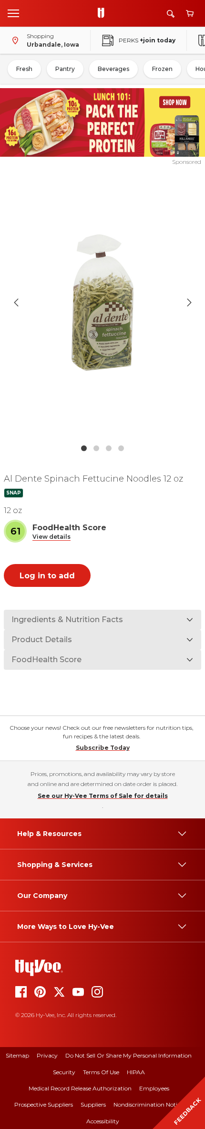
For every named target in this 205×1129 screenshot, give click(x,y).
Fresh (24, 68)
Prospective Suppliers (43, 1104)
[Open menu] (13, 13)
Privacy (47, 1055)
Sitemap (17, 1055)
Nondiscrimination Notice (148, 1104)
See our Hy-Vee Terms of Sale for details (103, 795)
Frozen (162, 68)
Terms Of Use (101, 1072)
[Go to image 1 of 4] (84, 448)
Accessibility (102, 1121)
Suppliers (93, 1104)
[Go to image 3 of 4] (108, 448)
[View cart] (189, 13)
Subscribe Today (103, 747)
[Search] (170, 13)
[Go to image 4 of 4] (121, 448)
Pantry (65, 68)
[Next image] (189, 302)
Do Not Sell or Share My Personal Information (128, 1055)
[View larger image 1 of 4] (103, 303)
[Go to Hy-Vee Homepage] (103, 13)
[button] (51, 537)
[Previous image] (16, 302)
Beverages (113, 68)
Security (64, 1072)
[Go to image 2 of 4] (96, 448)
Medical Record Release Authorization (80, 1088)
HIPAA (136, 1072)
